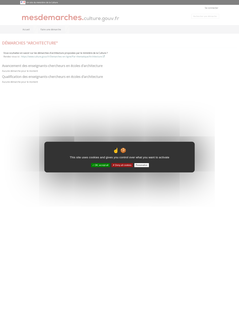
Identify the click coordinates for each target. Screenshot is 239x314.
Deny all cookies (123, 165)
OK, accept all (101, 165)
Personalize (141, 165)
